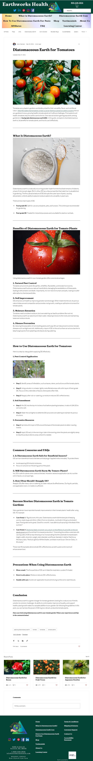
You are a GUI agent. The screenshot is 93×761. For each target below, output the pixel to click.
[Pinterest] (24, 10)
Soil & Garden (43, 31)
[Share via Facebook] (14, 641)
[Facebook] (32, 10)
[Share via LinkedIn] (23, 641)
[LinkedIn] (27, 739)
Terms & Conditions (71, 722)
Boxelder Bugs (55, 31)
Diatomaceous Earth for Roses (16, 679)
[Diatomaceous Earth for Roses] (17, 667)
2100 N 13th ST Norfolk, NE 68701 (18, 747)
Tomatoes (25, 634)
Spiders (76, 31)
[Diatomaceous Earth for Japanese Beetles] (76, 667)
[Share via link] (27, 641)
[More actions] (79, 44)
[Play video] (29, 369)
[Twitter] (15, 10)
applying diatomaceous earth (22, 629)
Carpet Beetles (66, 31)
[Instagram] (28, 10)
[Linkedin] (19, 10)
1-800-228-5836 (18, 752)
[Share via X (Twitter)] (18, 641)
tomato (35, 629)
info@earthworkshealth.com (18, 753)
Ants (20, 31)
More (83, 31)
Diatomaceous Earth (30, 31)
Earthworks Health (25, 4)
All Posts (6, 31)
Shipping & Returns (71, 726)
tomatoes (42, 629)
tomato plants (52, 629)
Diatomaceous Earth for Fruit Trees (46, 679)
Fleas (13, 31)
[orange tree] (46, 667)
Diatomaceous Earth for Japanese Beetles (75, 679)
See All (87, 656)
